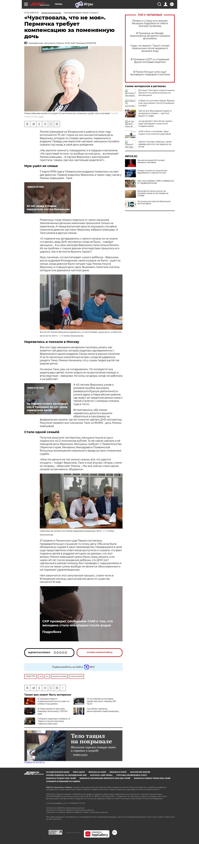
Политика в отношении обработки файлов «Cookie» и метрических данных (77, 812)
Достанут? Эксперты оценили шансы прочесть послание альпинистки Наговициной (156, 92)
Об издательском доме (57, 772)
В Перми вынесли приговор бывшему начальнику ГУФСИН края (53, 711)
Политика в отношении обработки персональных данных (70, 810)
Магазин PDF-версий (140, 772)
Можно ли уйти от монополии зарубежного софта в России (152, 171)
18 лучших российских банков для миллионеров (154, 202)
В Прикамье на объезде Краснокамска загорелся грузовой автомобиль (150, 36)
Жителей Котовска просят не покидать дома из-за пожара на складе (152, 193)
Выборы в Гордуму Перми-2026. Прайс (152, 778)
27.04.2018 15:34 (31, 13)
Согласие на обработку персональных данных (65, 808)
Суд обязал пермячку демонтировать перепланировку (103, 710)
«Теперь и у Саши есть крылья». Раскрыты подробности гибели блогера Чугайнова (150, 23)
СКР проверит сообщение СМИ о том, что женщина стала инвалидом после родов (77, 623)
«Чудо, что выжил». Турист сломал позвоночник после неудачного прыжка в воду (149, 48)
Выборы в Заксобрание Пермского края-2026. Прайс (105, 778)
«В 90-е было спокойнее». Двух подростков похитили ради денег (154, 132)
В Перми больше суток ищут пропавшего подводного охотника (150, 73)
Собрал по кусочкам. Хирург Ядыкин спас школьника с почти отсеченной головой (156, 103)
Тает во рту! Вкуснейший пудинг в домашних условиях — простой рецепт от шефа (154, 113)
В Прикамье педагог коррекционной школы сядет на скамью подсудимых (53, 701)
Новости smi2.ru (34, 762)
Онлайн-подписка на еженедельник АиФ (66, 775)
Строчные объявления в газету (131, 775)
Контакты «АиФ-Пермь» (101, 775)
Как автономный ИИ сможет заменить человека (151, 161)
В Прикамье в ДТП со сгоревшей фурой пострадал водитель (150, 60)
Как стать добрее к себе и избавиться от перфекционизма (155, 182)
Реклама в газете (118, 772)
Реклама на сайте (97, 772)
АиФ (41, 116)
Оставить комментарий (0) (99, 652)
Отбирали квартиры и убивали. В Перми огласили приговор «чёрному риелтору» (54, 721)
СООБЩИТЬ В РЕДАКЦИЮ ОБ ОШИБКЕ (63, 781)
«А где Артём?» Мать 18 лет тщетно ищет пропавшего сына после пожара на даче (155, 123)
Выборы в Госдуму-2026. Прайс (61, 778)
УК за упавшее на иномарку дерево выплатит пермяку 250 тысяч (101, 701)
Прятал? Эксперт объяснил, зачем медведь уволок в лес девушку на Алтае (154, 144)
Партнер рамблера (73, 832)
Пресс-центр (79, 772)
